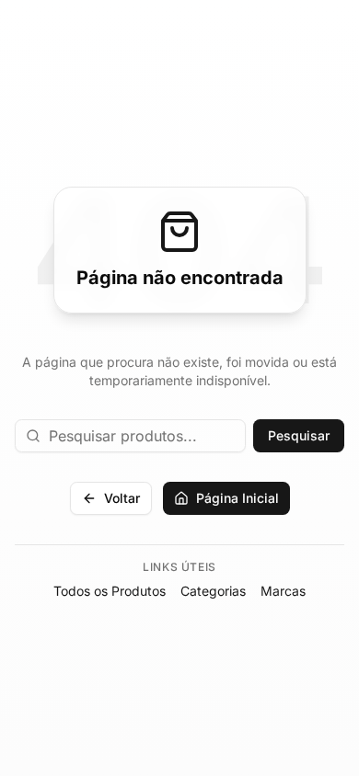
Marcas (283, 591)
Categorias (213, 591)
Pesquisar (299, 435)
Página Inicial (237, 498)
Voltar (122, 498)
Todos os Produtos (109, 591)
